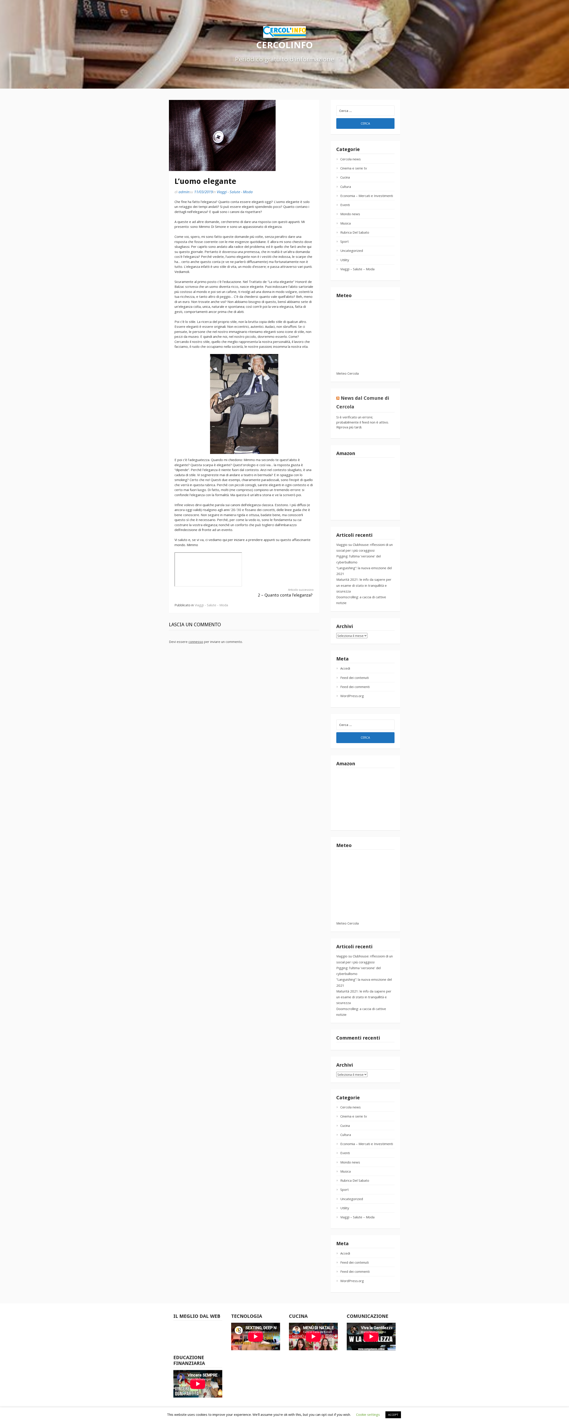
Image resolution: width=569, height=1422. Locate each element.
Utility (344, 260)
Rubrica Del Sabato (354, 232)
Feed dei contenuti (354, 677)
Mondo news (350, 214)
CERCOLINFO (284, 44)
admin (183, 191)
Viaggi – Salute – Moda (357, 269)
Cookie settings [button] (368, 1414)
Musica (345, 223)
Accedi (345, 668)
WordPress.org (352, 696)
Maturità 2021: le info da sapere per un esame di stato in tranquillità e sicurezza (363, 585)
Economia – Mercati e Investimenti (366, 195)
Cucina (345, 177)
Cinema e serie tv (353, 168)
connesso (195, 641)
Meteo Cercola (347, 373)
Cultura (345, 186)
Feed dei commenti (355, 686)
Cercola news (350, 159)
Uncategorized (351, 250)
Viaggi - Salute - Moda (235, 191)
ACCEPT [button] (393, 1415)
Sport (344, 241)
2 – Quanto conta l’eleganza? (286, 593)
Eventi (345, 205)
